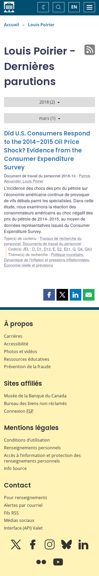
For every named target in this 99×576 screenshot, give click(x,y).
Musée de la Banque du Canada (35, 396)
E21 (67, 249)
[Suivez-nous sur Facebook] (33, 548)
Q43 (88, 249)
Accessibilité (16, 344)
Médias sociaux (19, 520)
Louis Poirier (41, 25)
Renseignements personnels (32, 448)
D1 (39, 249)
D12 (47, 249)
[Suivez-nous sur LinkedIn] (83, 548)
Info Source (15, 468)
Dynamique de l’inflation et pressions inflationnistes (46, 259)
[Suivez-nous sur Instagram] (50, 548)
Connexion (19, 411)
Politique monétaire (67, 254)
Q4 (80, 249)
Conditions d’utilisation (27, 440)
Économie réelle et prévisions (28, 265)
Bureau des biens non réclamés (35, 403)
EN (74, 7)
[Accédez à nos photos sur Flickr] (41, 566)
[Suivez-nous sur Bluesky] (67, 548)
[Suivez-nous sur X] (16, 548)
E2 (59, 249)
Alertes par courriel (23, 505)
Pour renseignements (25, 497)
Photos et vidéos (20, 351)
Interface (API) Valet (23, 528)
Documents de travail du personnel (52, 243)
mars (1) (47, 118)
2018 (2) (47, 102)
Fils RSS (11, 513)
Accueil (11, 25)
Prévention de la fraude (27, 367)
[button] (49, 295)
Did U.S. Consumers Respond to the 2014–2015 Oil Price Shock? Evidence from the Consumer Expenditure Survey (47, 150)
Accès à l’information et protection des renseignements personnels (42, 458)
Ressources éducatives (26, 359)
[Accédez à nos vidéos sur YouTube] (58, 566)
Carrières (13, 336)
